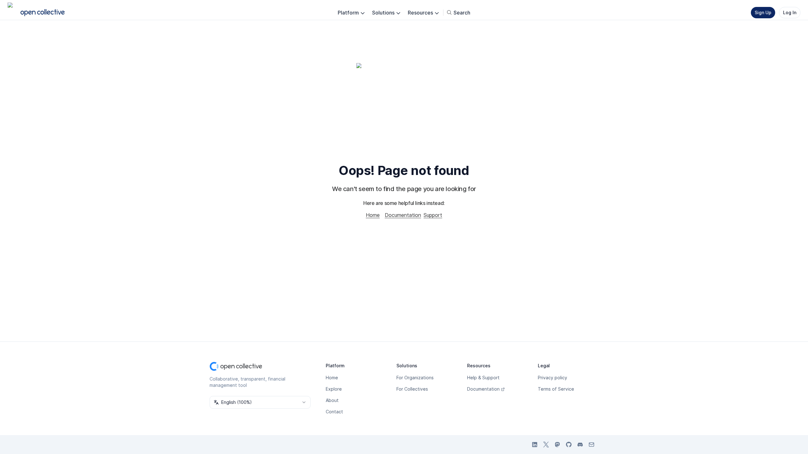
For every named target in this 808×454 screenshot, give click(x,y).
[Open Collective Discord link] (580, 444)
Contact (334, 411)
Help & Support (483, 377)
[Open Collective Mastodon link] (557, 444)
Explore (334, 389)
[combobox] (260, 402)
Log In (789, 12)
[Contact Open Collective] (591, 444)
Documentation (403, 215)
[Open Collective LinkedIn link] (534, 444)
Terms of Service (556, 389)
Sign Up (763, 12)
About (332, 400)
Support (433, 215)
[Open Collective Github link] (568, 444)
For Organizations (415, 377)
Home (373, 215)
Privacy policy (552, 377)
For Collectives (412, 389)
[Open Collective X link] (546, 444)
